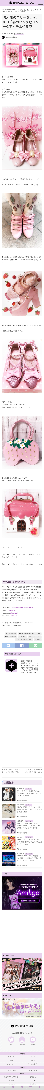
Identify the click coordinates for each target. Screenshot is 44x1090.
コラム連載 (19, 33)
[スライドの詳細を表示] (22, 909)
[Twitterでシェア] (8, 645)
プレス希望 (33, 1081)
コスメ (33, 1057)
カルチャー (29, 821)
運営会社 (33, 1077)
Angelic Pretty (12, 633)
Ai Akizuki (13, 616)
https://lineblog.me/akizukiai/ (22, 607)
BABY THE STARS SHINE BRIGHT (30, 633)
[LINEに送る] (35, 645)
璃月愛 (38, 639)
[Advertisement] (22, 701)
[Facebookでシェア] (22, 645)
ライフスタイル (33, 1064)
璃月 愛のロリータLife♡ (25, 639)
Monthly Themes (11, 636)
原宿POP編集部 (11, 37)
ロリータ (23, 636)
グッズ (33, 1060)
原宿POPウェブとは (11, 1077)
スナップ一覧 (11, 1070)
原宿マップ (33, 1070)
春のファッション (35, 636)
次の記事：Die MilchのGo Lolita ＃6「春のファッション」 (33, 772)
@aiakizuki (12, 610)
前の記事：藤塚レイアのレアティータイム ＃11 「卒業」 (11, 771)
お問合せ (11, 1081)
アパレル (28, 789)
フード (11, 1060)
